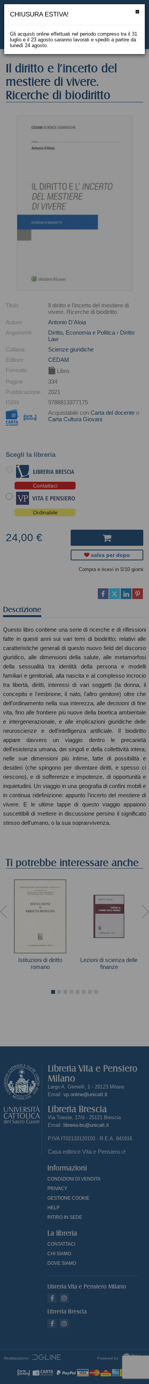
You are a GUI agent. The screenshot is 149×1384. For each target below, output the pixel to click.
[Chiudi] (137, 11)
